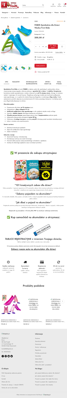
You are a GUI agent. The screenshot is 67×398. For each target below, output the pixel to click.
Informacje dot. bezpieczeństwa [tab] (31, 83)
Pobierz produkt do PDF (44, 72)
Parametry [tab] (16, 82)
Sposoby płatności (40, 341)
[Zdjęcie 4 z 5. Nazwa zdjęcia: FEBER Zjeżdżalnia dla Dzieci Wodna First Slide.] (23, 68)
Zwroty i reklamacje (40, 347)
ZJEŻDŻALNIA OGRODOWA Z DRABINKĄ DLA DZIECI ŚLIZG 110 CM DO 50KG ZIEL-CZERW (55, 320)
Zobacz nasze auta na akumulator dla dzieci (33, 249)
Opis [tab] (6, 82)
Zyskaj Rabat (38, 359)
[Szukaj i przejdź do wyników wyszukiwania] (43, 5)
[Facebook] (3, 356)
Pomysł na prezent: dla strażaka (44, 385)
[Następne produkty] (62, 301)
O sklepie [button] (5, 368)
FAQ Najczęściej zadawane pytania (11, 373)
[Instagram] (6, 356)
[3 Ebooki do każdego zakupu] (33, 170)
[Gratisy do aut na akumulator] (33, 230)
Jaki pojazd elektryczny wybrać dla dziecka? (47, 373)
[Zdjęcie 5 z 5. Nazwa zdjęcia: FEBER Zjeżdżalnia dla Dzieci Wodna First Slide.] (30, 68)
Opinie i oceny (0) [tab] (47, 83)
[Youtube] (9, 356)
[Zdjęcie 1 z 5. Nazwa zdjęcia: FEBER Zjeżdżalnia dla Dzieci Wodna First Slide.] (4, 68)
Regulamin (38, 350)
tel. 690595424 (6, 352)
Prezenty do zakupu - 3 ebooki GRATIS (12, 385)
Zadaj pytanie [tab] (59, 83)
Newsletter (38, 356)
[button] (49, 13)
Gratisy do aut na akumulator (10, 388)
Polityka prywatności (40, 353)
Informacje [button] (39, 334)
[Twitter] (11, 356)
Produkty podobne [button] (33, 286)
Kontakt (4, 379)
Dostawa (37, 338)
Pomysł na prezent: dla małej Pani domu (46, 379)
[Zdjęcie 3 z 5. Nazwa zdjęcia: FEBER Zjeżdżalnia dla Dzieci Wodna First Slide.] (17, 68)
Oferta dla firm (39, 362)
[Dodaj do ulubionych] (62, 46)
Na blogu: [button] (38, 368)
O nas (3, 376)
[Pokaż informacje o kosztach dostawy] (53, 59)
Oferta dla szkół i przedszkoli (43, 365)
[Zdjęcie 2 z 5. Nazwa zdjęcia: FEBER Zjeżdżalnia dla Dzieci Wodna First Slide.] (10, 68)
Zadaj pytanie (40, 65)
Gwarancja (38, 344)
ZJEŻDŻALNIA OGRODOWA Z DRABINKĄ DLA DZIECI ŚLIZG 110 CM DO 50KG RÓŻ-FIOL (10, 320)
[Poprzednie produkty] (4, 301)
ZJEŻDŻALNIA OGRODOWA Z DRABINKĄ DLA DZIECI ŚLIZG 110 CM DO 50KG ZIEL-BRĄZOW (33, 320)
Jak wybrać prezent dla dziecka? (44, 376)
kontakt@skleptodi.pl (7, 349)
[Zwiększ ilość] (43, 47)
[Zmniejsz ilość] (36, 47)
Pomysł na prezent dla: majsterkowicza (46, 382)
